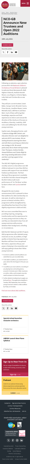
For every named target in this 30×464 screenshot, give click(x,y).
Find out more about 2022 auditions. (14, 291)
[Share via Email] (16, 52)
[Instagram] (17, 440)
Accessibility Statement (8, 448)
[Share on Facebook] (8, 52)
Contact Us (7, 403)
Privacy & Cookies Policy (20, 446)
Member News (7, 45)
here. (10, 280)
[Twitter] (8, 440)
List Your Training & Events (15, 406)
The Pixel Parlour (17, 453)
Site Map (9, 451)
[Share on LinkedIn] (12, 52)
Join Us (24, 411)
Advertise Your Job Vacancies (12, 411)
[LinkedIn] (21, 440)
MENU (24, 3)
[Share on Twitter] (3, 52)
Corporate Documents (8, 446)
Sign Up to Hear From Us (19, 403)
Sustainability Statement (20, 448)
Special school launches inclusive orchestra (12, 319)
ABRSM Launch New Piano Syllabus (13, 339)
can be (18, 184)
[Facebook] (13, 440)
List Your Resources (15, 408)
